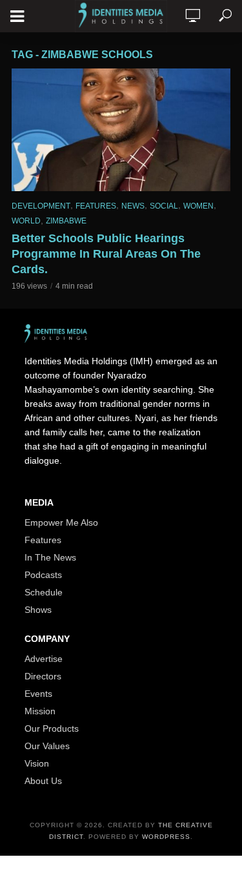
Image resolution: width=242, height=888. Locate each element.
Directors (43, 676)
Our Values (47, 746)
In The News (50, 557)
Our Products (52, 728)
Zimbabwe (66, 220)
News (133, 206)
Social (164, 206)
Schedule (44, 592)
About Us (43, 781)
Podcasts (43, 575)
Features (96, 206)
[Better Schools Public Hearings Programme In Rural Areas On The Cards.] (121, 129)
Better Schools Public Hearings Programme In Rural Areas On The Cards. (106, 254)
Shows (38, 609)
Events (38, 693)
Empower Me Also (61, 522)
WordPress (166, 836)
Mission (40, 711)
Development (41, 206)
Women (198, 206)
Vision (37, 763)
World (26, 220)
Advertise (44, 659)
